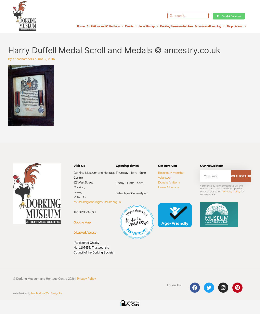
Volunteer (164, 177)
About (239, 26)
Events (129, 26)
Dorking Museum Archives (176, 26)
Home (80, 26)
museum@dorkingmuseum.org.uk (97, 202)
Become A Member (171, 173)
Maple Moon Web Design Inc (46, 293)
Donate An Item (169, 182)
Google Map (82, 222)
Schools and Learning (208, 26)
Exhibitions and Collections (103, 26)
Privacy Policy (231, 191)
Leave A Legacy (168, 187)
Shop (229, 26)
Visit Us (79, 166)
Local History (147, 26)
